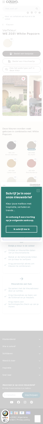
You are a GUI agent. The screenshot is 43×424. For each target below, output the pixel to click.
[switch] (5, 420)
